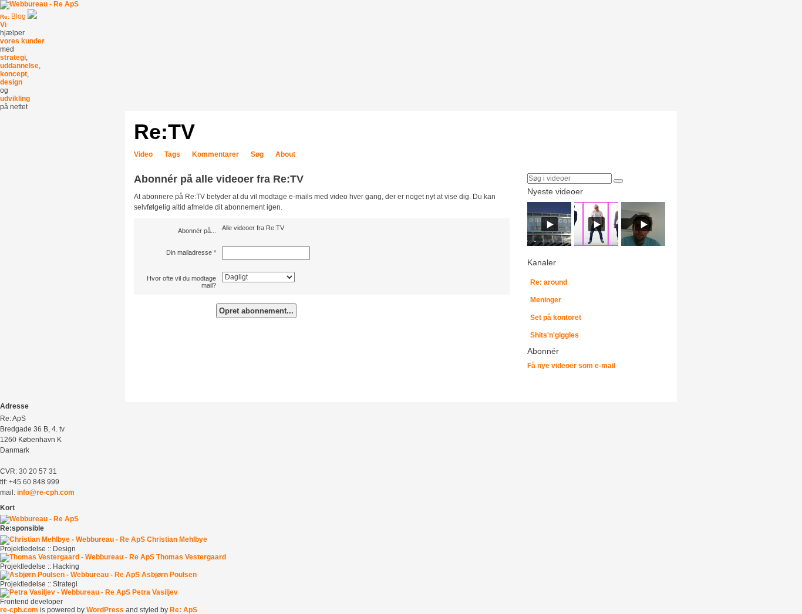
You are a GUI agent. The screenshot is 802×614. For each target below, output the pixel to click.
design (11, 82)
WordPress (105, 610)
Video (143, 154)
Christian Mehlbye (177, 539)
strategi (13, 57)
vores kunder (22, 41)
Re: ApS (183, 610)
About (285, 154)
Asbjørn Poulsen (169, 575)
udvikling (15, 99)
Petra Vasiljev (155, 592)
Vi (3, 25)
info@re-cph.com (46, 492)
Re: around (548, 282)
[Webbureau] (39, 4)
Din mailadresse (189, 252)
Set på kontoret (555, 317)
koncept (13, 74)
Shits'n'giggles (554, 335)
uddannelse (19, 66)
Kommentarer (215, 154)
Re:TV (164, 132)
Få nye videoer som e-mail (571, 366)
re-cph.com (19, 610)
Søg (257, 154)
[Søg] (618, 181)
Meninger (545, 300)
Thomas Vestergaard (191, 557)
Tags (172, 154)
